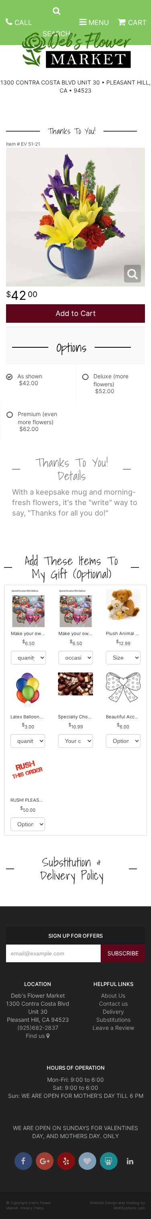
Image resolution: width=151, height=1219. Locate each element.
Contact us (113, 1003)
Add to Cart (76, 313)
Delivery (113, 1011)
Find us (36, 1035)
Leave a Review (113, 1027)
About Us (113, 995)
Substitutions (113, 1019)
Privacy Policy (32, 1208)
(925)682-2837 (37, 1027)
